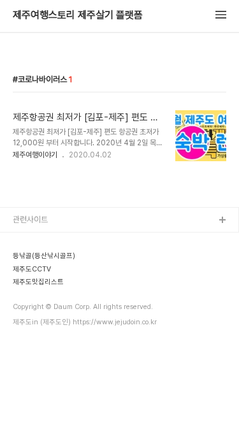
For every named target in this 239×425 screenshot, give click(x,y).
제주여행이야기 (35, 154)
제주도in (27, 241)
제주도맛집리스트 (41, 323)
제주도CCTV (35, 302)
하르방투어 (30, 282)
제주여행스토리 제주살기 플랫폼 (78, 15)
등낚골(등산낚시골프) (47, 261)
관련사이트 (30, 219)
